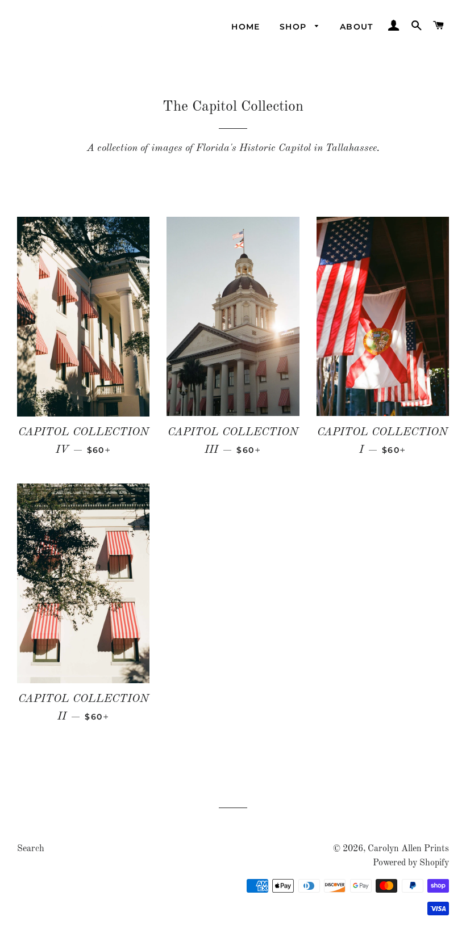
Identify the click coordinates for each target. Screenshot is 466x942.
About (356, 27)
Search (30, 848)
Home (245, 27)
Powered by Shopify (411, 863)
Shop (295, 27)
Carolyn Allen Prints (408, 848)
